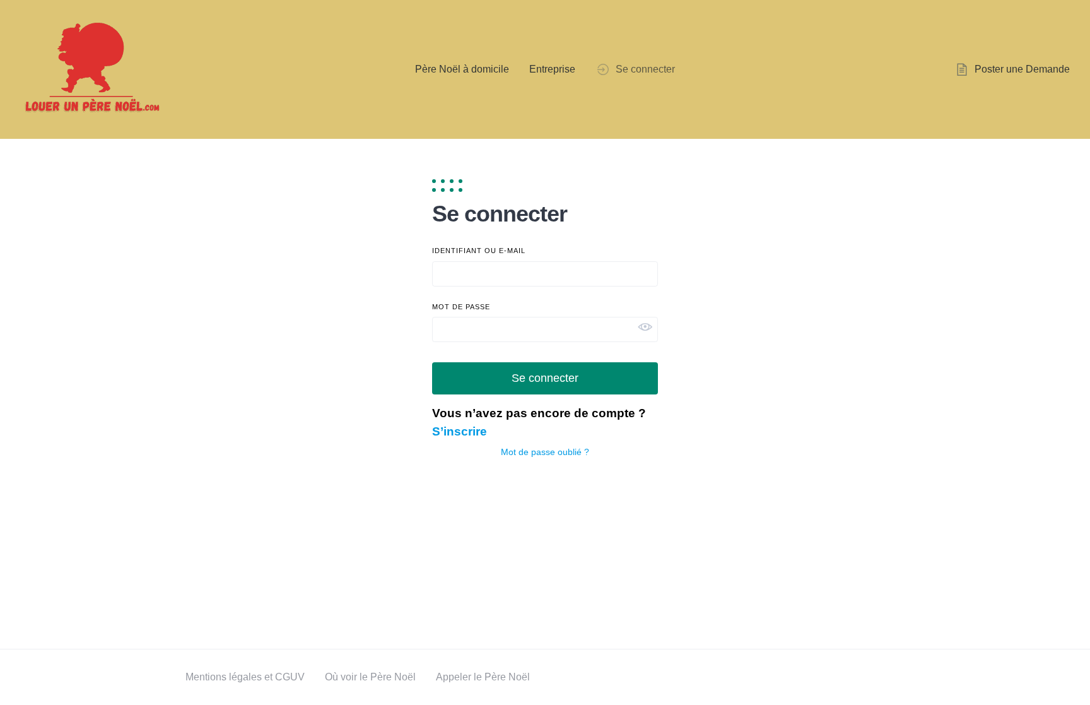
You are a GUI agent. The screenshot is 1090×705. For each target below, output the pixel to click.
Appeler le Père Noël (483, 677)
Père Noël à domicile (462, 69)
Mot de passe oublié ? (545, 452)
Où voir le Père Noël (370, 677)
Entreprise (552, 69)
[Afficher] (648, 327)
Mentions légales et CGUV (245, 677)
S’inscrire (459, 431)
